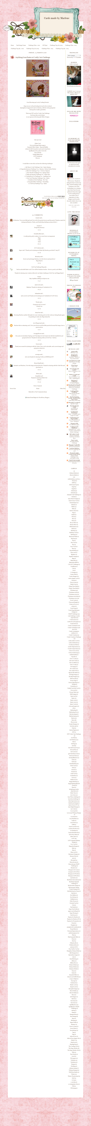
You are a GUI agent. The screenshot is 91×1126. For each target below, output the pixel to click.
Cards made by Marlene (56, 18)
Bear (73, 518)
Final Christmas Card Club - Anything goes (74, 377)
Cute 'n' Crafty (73, 659)
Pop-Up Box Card (73, 949)
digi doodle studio (73, 672)
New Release (73, 897)
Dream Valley (72, 692)
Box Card (73, 542)
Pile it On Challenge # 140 (33, 171)
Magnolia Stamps (73, 846)
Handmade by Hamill (74, 385)
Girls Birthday (73, 764)
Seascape (73, 981)
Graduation (73, 775)
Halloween (73, 779)
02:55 (39, 263)
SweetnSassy (73, 1030)
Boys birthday (73, 550)
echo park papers (73, 706)
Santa (73, 973)
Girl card (73, 752)
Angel (73, 487)
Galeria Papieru (73, 730)
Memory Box (73, 856)
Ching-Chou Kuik (73, 588)
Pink (73, 935)
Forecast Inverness (72, 326)
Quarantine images (73, 955)
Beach (73, 516)
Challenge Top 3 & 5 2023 (56, 45)
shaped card (73, 987)
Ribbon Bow (73, 963)
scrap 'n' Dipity (73, 979)
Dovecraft (73, 690)
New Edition (73, 895)
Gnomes (73, 772)
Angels (73, 489)
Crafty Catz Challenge (44, 113)
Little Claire (73, 836)
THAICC (73, 1040)
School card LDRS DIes (73, 977)
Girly (73, 768)
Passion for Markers (73, 917)
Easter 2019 (73, 700)
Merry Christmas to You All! (74, 371)
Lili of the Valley (73, 834)
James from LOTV (73, 805)
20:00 (39, 359)
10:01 (39, 319)
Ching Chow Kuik (73, 586)
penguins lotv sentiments (73, 927)
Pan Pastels (73, 907)
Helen (37, 373)
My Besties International (73, 880)
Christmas (73, 590)
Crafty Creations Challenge (74, 637)
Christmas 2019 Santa (73, 596)
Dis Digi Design (73, 674)
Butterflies (73, 560)
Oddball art (73, 899)
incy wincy (73, 795)
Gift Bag (73, 744)
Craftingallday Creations (74, 391)
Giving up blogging (74, 383)
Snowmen (73, 1003)
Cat (73, 570)
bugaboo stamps (73, 556)
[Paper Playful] (74, 280)
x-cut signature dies (73, 1084)
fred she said (73, 726)
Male (73, 848)
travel (73, 1056)
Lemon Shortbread (73, 832)
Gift (73, 742)
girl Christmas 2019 (73, 754)
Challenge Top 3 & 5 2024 (32, 48)
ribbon (73, 961)
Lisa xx (37, 344)
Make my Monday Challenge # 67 (35, 174)
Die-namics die (73, 670)
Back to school (73, 511)
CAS (73, 568)
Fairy (73, 720)
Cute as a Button (73, 663)
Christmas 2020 (73, 598)
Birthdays (73, 534)
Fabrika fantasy (73, 716)
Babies (73, 507)
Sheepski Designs (73, 989)
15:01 (39, 340)
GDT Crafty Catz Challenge (53, 198)
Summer (73, 1024)
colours (73, 606)
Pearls (73, 923)
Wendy (37, 302)
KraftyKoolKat (37, 234)
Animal (73, 491)
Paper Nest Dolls (73, 909)
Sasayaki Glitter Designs (43, 117)
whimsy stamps (73, 1068)
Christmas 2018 (73, 592)
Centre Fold (73, 574)
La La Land (73, 811)
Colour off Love (73, 604)
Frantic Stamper (73, 724)
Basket (73, 515)
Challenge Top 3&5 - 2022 (17, 48)
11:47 (39, 281)
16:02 (39, 370)
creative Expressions (73, 647)
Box (73, 540)
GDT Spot (44, 45)
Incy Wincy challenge (73, 797)
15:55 (39, 230)
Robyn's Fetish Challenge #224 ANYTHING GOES (74, 457)
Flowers (73, 722)
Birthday (73, 530)
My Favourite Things (73, 885)
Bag (73, 513)
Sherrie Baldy (73, 993)
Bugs (73, 558)
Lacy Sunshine (73, 818)
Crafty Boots (73, 624)
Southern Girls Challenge (35, 180)
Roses (73, 971)
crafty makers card (73, 641)
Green (73, 777)
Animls (73, 497)
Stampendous (73, 1014)
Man (73, 850)
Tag (73, 1032)
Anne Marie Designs (73, 499)
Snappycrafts (74, 423)
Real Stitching (73, 959)
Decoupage (73, 666)
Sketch (73, 999)
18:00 (39, 244)
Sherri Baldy (73, 991)
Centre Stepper (73, 576)
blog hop (73, 538)
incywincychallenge (73, 799)
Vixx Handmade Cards (74, 406)
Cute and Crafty (73, 661)
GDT (73, 732)
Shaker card (73, 985)
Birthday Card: (74, 353)
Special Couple (74, 404)
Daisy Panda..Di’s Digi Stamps (74, 362)
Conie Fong (73, 608)
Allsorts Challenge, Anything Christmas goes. (74, 437)
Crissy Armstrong (73, 653)
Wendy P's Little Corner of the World (74, 453)
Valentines (73, 1062)
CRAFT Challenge (72, 614)
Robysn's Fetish (73, 969)
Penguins (73, 925)
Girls (73, 762)
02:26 (39, 253)
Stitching (73, 1020)
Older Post (62, 388)
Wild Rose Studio (73, 1072)
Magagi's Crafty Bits (74, 445)
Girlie (73, 760)
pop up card (73, 947)
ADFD (73, 483)
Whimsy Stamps (73, 1070)
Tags (73, 1034)
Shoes (73, 995)
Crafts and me (73, 620)
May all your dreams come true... (74, 394)
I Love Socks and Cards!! (74, 369)
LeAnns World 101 (73, 828)
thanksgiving (73, 1044)
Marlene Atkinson (74, 178)
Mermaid (73, 860)
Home (12, 45)
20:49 (39, 382)
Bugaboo (73, 554)
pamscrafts (74, 351)
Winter (73, 1074)
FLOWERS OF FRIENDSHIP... (74, 409)
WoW (73, 1078)
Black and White (73, 536)
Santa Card (74, 367)
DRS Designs (73, 694)
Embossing (73, 710)
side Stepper (73, 997)
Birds (73, 528)
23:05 (39, 309)
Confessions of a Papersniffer (74, 418)
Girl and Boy (73, 750)
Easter (43, 115)
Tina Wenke (73, 1054)
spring (73, 1010)
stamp (73, 1012)
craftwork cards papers (73, 622)
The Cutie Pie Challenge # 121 (34, 173)
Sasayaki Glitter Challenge (35, 182)
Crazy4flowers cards (74, 361)
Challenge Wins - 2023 (71, 45)
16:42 (39, 289)
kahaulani (37, 293)
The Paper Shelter (73, 1048)
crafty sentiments (73, 643)
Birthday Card (73, 532)
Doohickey (73, 686)
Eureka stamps (73, 714)
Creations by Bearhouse (74, 412)
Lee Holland (73, 830)
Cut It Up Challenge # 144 (36, 183)
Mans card (73, 852)
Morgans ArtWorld (73, 876)
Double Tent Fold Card (73, 688)
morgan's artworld (73, 872)
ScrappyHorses (38, 333)
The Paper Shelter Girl (73, 1050)
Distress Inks (73, 678)
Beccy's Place (73, 522)
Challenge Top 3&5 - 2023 (62, 48)
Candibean (73, 566)
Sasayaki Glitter (62, 198)
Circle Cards (73, 600)
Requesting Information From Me (74, 462)
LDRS (73, 824)
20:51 (39, 298)
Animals (73, 493)
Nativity (73, 893)
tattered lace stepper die (73, 1038)
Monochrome (73, 862)
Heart (73, 787)
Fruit (73, 728)
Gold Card (73, 774)
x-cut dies (73, 1082)
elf (73, 708)
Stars (73, 1018)
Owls (73, 905)
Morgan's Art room (73, 870)
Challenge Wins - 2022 (34, 45)
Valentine (73, 1060)
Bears (73, 520)
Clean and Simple (73, 602)
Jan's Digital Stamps (73, 807)
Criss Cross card (73, 651)
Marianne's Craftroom (74, 381)
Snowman (73, 1001)
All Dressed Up (73, 485)
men (73, 858)
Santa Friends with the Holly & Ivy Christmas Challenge (74, 388)
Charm (73, 580)
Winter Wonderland (73, 1076)
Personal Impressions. (73, 931)
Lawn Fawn (73, 822)
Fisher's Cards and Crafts (74, 375)
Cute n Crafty (73, 664)
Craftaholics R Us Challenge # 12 (34, 176)
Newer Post (13, 388)
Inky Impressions (72, 801)
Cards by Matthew (74, 448)
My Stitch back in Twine (73, 891)
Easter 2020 (73, 702)
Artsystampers (73, 503)
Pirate (73, 939)
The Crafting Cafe (73, 1046)
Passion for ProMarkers (74, 355)
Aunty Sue (37, 312)
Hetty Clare (73, 793)
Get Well (73, 738)
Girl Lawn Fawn (73, 756)
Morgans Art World (73, 874)
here (49, 149)
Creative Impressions (73, 649)
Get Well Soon (73, 740)
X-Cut (73, 1080)
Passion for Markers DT (73, 919)
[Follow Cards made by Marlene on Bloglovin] (74, 116)
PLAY (73, 941)
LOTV (73, 838)
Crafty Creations (73, 635)
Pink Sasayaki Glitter (73, 937)
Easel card (73, 696)
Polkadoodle (73, 943)
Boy (73, 544)
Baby (73, 509)
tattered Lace (73, 1036)
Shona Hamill (37, 363)
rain (73, 957)
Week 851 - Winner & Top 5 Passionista (74, 358)
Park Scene (73, 915)
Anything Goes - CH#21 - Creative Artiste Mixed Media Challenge (74, 431)
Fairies (73, 718)
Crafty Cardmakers (73, 626)
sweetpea (37, 354)
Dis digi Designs (73, 676)
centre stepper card (73, 578)
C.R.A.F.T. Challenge (73, 564)
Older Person (73, 901)
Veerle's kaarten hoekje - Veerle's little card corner (74, 398)
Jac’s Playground (37, 323)
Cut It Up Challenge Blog (37, 267)
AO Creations (37, 248)
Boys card (73, 552)
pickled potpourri (73, 933)
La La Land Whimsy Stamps (74, 813)
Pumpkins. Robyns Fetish (73, 951)
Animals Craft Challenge (73, 495)
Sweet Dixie (73, 1028)
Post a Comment (38, 386)
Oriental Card (73, 903)
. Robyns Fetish (73, 473)
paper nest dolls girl (73, 911)
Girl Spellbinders (73, 758)
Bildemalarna (73, 526)
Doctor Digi (73, 680)
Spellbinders (73, 1005)
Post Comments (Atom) (41, 392)
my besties (73, 878)
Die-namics (73, 668)
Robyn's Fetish (73, 965)
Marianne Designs (73, 854)
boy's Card (73, 546)
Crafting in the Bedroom (74, 427)
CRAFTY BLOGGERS (74, 460)
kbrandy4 (37, 256)
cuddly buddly (73, 655)
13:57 (39, 329)
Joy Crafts (73, 809)
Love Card (73, 844)
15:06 (39, 350)
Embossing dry (73, 712)
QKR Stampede (73, 953)
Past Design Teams (21, 45)
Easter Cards (73, 704)
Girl (73, 746)
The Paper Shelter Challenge (74, 442)
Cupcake (73, 657)
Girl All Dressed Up (73, 748)
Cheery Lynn (73, 582)
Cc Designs (73, 572)
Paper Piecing (73, 913)
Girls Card (73, 766)
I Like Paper (74, 365)
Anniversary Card (73, 501)
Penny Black (73, 929)
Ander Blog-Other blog (74, 400)
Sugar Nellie (73, 1022)
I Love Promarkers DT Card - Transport (74, 420)
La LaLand (73, 816)
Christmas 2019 (73, 594)
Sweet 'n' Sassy (73, 1026)
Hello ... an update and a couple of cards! (74, 414)
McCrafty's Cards (74, 434)
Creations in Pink (73, 645)
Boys (73, 548)
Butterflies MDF (73, 562)
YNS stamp (73, 1088)
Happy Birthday (73, 781)
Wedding (73, 1066)
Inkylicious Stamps (73, 803)
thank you (73, 1042)
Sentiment (73, 983)
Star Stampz (73, 1016)
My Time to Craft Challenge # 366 (34, 167)
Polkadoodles (72, 945)
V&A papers (73, 1058)
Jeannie (38, 218)
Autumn (73, 505)
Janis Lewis (37, 285)
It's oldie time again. (74, 425)
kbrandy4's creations (74, 402)
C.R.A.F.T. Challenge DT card (74, 450)
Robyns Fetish (72, 967)
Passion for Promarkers (73, 921)
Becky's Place (73, 524)
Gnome (73, 770)
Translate (78, 57)
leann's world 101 (73, 826)
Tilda (73, 1052)
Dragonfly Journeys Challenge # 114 (29, 169)
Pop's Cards (74, 440)
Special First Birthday (74, 446)
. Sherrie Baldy (73, 475)
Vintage (73, 1064)
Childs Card (73, 584)
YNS (73, 1086)
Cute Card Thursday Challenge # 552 (36, 178)
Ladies (73, 820)
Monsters (73, 868)
